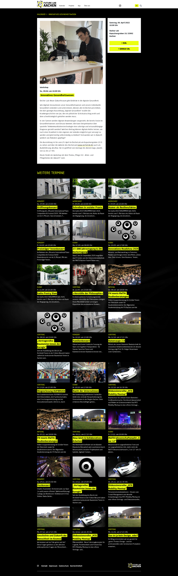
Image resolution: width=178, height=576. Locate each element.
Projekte (71, 6)
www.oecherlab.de (85, 145)
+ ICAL (124, 43)
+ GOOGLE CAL (124, 49)
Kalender (62, 6)
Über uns (87, 6)
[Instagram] (120, 5)
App (79, 6)
